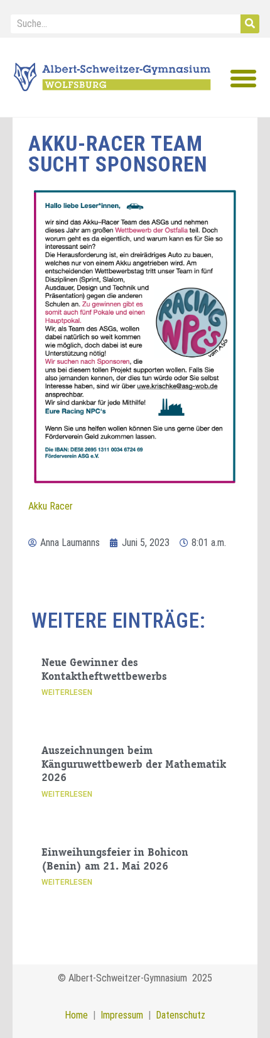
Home (76, 1015)
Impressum (119, 1015)
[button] (243, 78)
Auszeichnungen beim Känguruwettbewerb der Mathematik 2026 (133, 765)
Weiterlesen (66, 692)
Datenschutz (180, 1015)
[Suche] (249, 23)
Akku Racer (50, 506)
